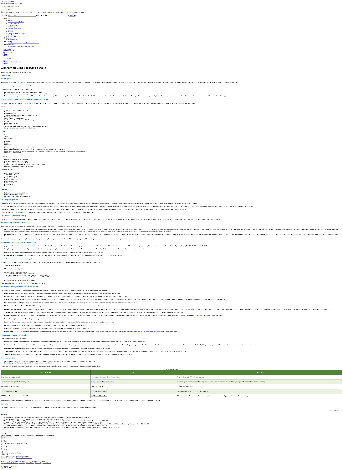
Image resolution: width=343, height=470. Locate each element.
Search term (4, 15)
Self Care (10, 20)
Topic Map (7, 9)
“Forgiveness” (200, 315)
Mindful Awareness (13, 23)
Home (2, 461)
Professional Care (13, 39)
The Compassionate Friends (98, 391)
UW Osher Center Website (11, 6)
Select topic (39, 15)
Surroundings (11, 27)
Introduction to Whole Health (16, 22)
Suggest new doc (27, 458)
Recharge (10, 31)
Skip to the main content (7, 1)
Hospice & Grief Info (97, 386)
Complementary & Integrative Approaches (34, 461)
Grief (5, 54)
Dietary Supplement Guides (43, 463)
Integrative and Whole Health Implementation (21, 46)
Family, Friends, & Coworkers (16, 33)
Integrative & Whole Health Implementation (13, 463)
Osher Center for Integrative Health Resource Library (106, 377)
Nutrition (10, 30)
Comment (19, 458)
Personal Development (14, 28)
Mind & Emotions (13, 36)
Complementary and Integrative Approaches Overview (23, 43)
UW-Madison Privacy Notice (9, 466)
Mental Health (8, 52)
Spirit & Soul (11, 35)
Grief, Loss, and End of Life (99, 396)
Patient (6, 55)
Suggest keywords (7, 437)
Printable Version (5, 75)
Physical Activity (12, 25)
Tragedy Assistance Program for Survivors (102, 381)
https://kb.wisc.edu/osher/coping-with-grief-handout (15, 456)
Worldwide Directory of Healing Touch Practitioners (148, 331)
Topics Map (7, 49)
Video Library (30, 463)
